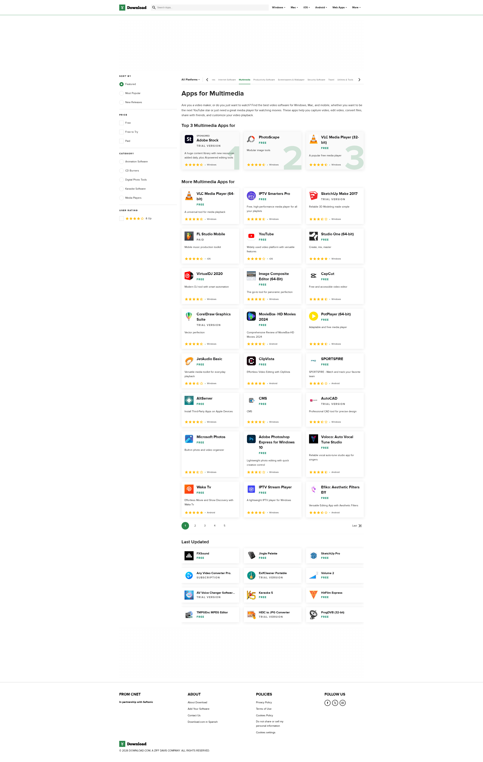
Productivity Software (264, 79)
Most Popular (133, 93)
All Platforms (190, 79)
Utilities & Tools (345, 79)
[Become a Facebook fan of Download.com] (328, 703)
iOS (305, 7)
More (355, 7)
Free (128, 122)
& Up (149, 218)
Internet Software (227, 79)
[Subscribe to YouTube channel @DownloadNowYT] (343, 703)
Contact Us (194, 715)
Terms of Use (263, 709)
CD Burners (132, 170)
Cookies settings (265, 732)
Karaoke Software (135, 188)
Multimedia (244, 79)
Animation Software (136, 161)
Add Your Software (198, 709)
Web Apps (338, 7)
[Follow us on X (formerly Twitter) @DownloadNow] (335, 703)
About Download (197, 702)
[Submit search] (154, 8)
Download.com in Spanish (203, 721)
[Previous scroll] (207, 79)
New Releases (133, 102)
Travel (331, 79)
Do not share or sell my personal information (269, 723)
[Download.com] (132, 8)
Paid (127, 141)
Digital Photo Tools (136, 179)
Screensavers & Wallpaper (291, 79)
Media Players (133, 197)
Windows (277, 7)
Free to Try (131, 132)
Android (320, 7)
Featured (130, 84)
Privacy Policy (264, 702)
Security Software (316, 79)
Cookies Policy (264, 715)
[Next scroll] (359, 79)
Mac (293, 7)
